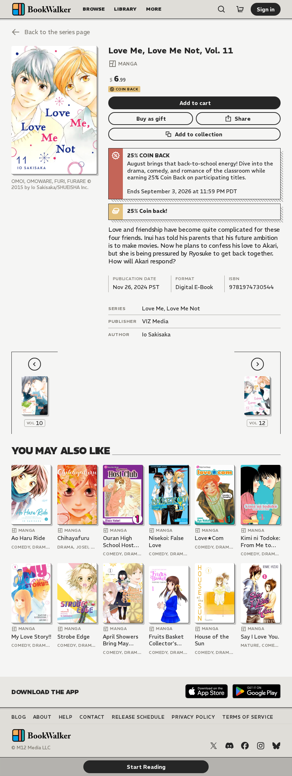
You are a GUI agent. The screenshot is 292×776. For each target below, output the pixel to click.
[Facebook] (245, 745)
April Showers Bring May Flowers (120, 640)
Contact (92, 717)
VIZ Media (155, 321)
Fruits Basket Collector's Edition (166, 640)
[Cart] (240, 9)
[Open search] (221, 9)
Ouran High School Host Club (118, 542)
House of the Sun (212, 640)
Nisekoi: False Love (166, 542)
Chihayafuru (73, 538)
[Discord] (229, 745)
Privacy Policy (193, 717)
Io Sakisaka (156, 334)
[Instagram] (260, 745)
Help (66, 717)
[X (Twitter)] (213, 745)
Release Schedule (138, 717)
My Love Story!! (31, 636)
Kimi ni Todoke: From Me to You (260, 542)
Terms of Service (247, 717)
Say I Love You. (260, 636)
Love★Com (209, 538)
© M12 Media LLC (31, 747)
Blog (18, 717)
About (42, 717)
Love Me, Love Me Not (171, 308)
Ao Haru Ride (28, 538)
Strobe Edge (73, 636)
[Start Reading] (54, 110)
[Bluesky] (276, 745)
